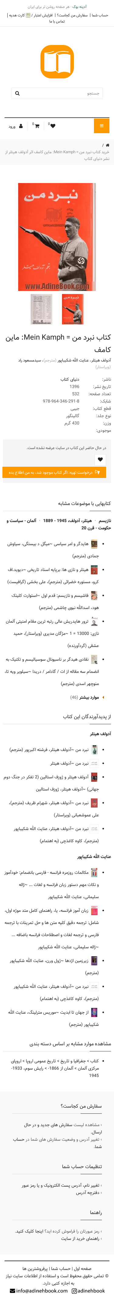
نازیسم (105, 520)
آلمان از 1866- (60, 1068)
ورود (12, 126)
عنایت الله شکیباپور (73, 360)
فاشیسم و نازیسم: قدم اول (65, 595)
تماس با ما (57, 21)
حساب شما (100, 15)
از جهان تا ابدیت (75, 1012)
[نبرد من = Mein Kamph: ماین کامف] (72, 309)
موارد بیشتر (89, 697)
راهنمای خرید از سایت (80, 1238)
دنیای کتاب (69, 379)
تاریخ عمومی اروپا (41, 1061)
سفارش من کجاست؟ (72, 15)
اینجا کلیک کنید (29, 1231)
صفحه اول (83, 1268)
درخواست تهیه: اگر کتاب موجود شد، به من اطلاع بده (51, 472)
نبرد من (82, 749)
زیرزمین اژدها (77, 960)
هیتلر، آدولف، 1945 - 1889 (67, 520)
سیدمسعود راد (29, 360)
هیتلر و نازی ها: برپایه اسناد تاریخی (58, 569)
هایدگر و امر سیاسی (72, 544)
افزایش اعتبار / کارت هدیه (31, 15)
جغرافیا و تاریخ (73, 1061)
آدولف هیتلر (101, 360)
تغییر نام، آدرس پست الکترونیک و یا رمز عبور (60, 1185)
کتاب (94, 1061)
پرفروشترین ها (35, 1268)
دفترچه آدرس (87, 1192)
